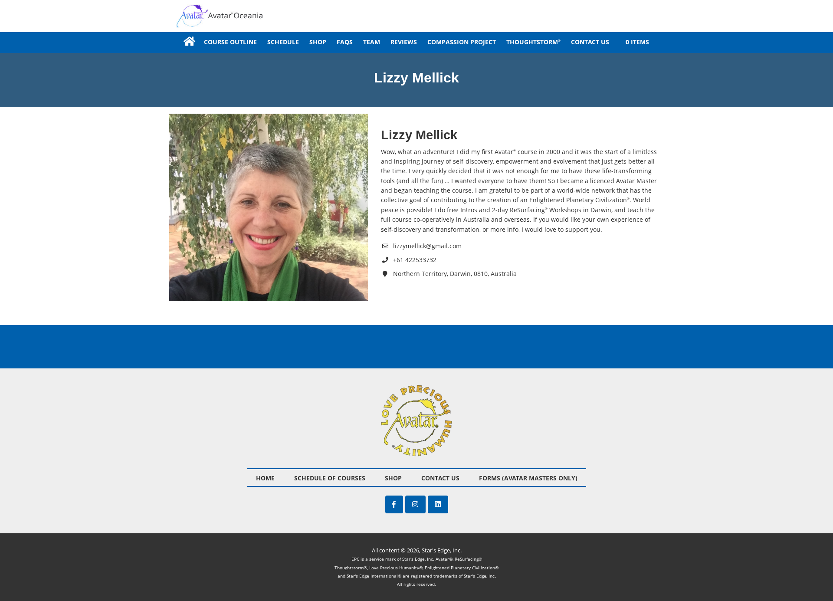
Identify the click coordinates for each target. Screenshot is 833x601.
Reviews (403, 42)
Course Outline (230, 42)
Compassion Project (461, 42)
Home (189, 41)
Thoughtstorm (533, 42)
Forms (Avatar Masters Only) (528, 478)
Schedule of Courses (329, 478)
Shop (317, 42)
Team (371, 42)
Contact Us (590, 42)
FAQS (345, 42)
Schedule (283, 42)
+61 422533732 (414, 260)
